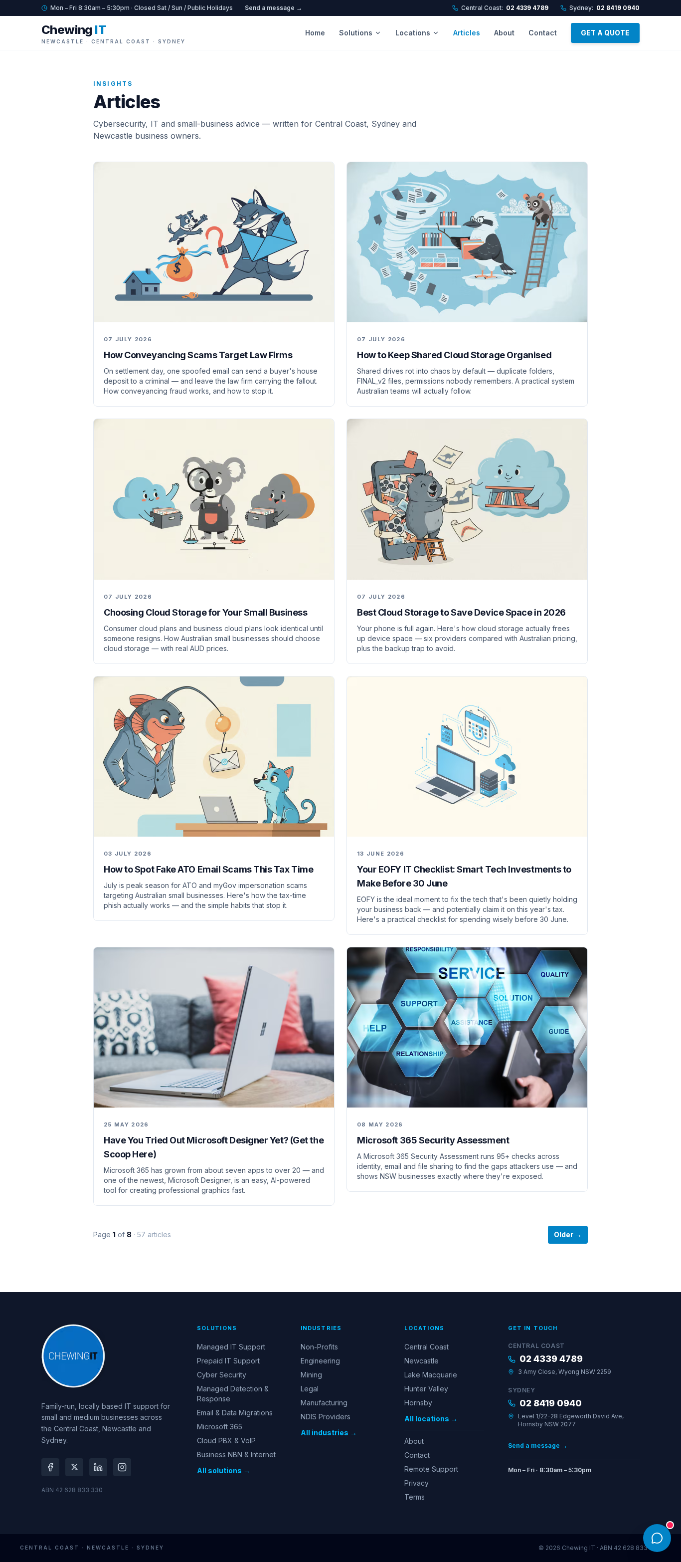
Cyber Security (221, 1374)
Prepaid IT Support (228, 1360)
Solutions (355, 32)
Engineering (320, 1360)
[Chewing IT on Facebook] (50, 1467)
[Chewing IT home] (73, 1356)
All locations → (431, 1418)
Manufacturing (324, 1402)
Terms (414, 1497)
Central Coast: (504, 7)
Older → (568, 1234)
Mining (311, 1374)
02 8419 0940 (550, 1403)
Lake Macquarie (430, 1374)
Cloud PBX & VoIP (226, 1440)
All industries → (329, 1432)
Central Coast (426, 1346)
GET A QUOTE (605, 32)
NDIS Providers (325, 1416)
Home (315, 32)
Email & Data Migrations (235, 1412)
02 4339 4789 (551, 1358)
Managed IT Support (231, 1346)
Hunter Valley (426, 1388)
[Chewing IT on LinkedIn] (98, 1467)
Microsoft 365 (219, 1426)
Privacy (416, 1483)
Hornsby (418, 1402)
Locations (412, 32)
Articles (466, 32)
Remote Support (431, 1469)
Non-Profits (319, 1346)
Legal (310, 1388)
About (504, 32)
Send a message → (273, 7)
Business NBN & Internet (236, 1454)
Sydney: (604, 7)
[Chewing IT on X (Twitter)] (74, 1467)
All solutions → (223, 1470)
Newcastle (421, 1360)
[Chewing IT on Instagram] (122, 1467)
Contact (542, 32)
